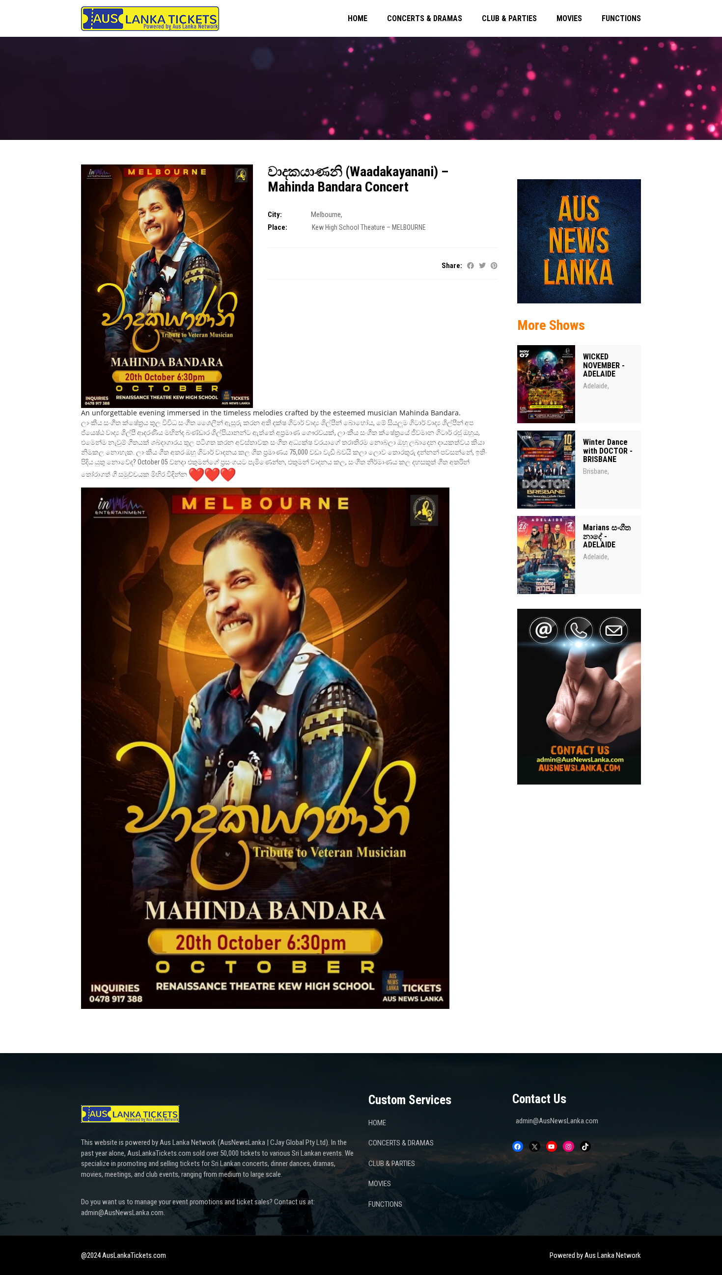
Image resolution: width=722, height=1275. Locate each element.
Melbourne (326, 214)
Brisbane (595, 471)
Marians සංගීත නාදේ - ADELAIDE (607, 536)
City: (275, 214)
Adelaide (595, 385)
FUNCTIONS (621, 18)
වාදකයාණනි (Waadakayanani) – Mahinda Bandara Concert (358, 179)
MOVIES (569, 18)
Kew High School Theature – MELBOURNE (369, 227)
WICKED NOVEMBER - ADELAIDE (604, 365)
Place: (277, 227)
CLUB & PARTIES (509, 18)
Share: (452, 265)
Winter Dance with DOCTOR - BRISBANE (608, 450)
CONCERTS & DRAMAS (424, 18)
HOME (357, 18)
